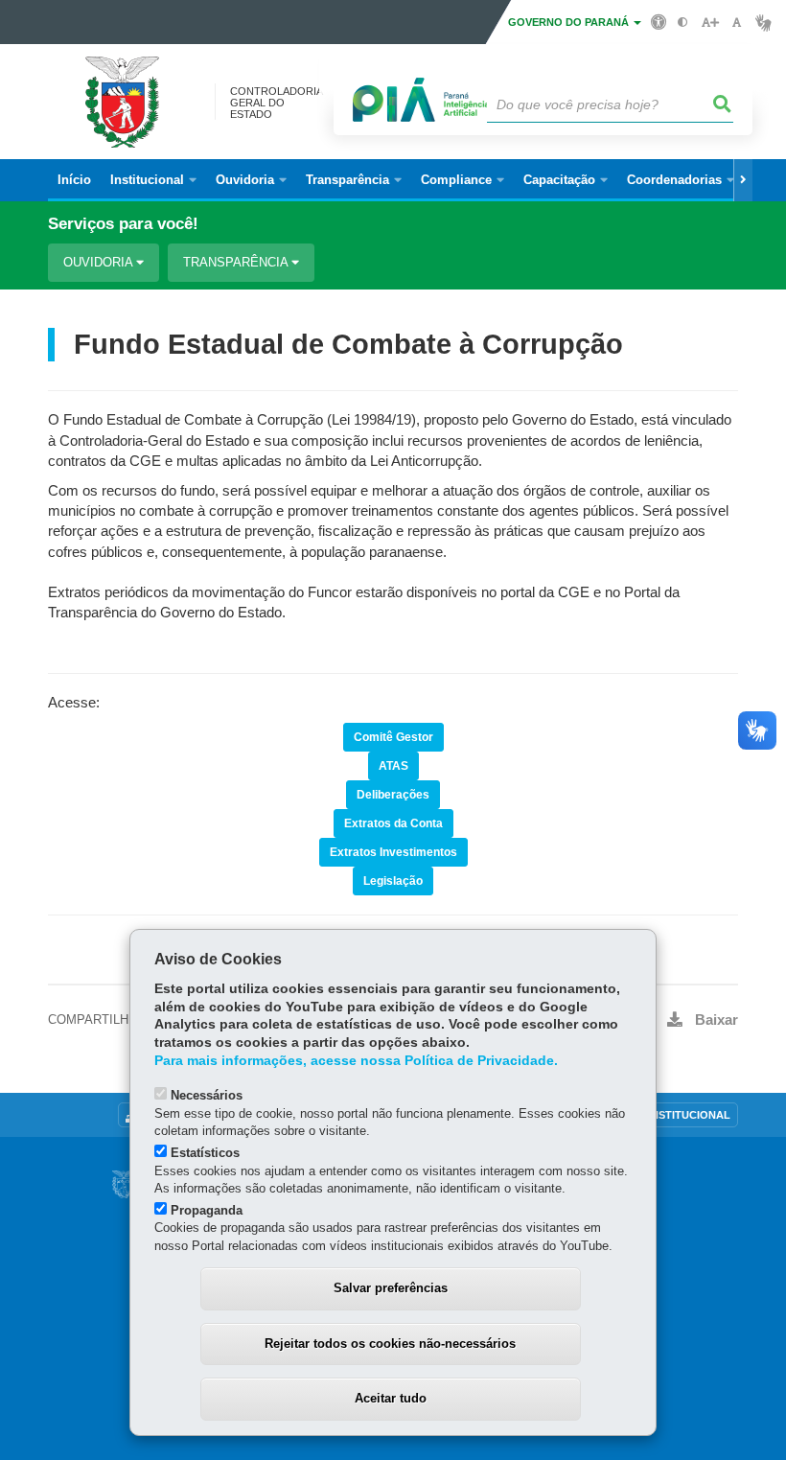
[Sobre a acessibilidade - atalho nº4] (659, 21)
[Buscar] (722, 104)
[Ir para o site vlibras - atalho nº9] (763, 23)
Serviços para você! (123, 224)
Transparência (237, 262)
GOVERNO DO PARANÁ (570, 22)
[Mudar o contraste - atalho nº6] (683, 23)
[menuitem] (153, 180)
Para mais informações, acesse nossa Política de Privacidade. (356, 1061)
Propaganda (207, 1210)
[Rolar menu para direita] (742, 180)
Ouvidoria (99, 262)
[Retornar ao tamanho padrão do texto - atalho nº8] (737, 23)
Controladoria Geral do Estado (276, 102)
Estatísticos (205, 1153)
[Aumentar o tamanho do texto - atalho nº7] (710, 23)
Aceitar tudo (391, 1398)
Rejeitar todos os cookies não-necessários (390, 1343)
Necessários (207, 1095)
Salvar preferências (391, 1288)
